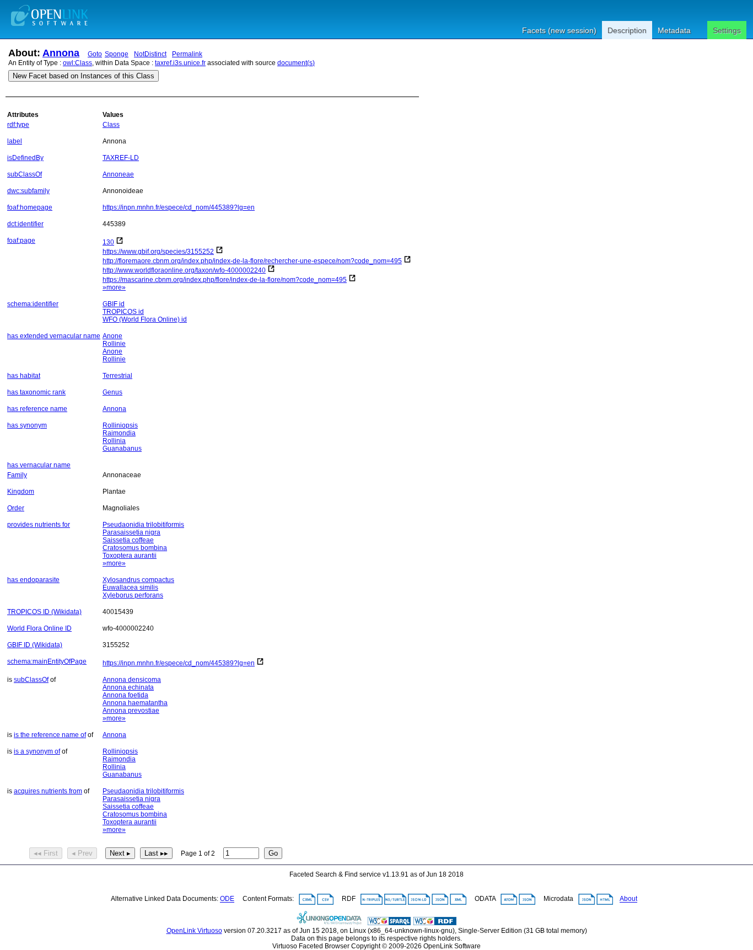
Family (17, 475)
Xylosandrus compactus (138, 580)
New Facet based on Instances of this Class (83, 76)
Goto (95, 54)
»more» (114, 287)
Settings (727, 30)
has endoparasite (33, 580)
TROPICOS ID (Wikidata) (44, 612)
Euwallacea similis (130, 587)
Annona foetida (125, 695)
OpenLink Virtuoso (194, 931)
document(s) (296, 63)
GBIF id (114, 304)
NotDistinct (150, 54)
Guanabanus (122, 448)
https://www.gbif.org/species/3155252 (158, 251)
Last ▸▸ (156, 853)
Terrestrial (117, 376)
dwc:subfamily (28, 191)
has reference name (37, 409)
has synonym (27, 425)
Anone (112, 336)
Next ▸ (120, 853)
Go (273, 853)
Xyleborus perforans (133, 595)
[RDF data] (435, 923)
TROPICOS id (123, 312)
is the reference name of (50, 735)
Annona (60, 52)
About (628, 899)
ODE (227, 899)
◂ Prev (82, 853)
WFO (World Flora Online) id (145, 319)
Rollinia (114, 441)
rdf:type (18, 125)
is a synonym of (37, 751)
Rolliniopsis (120, 425)
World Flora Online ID (39, 628)
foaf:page (21, 240)
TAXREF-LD (121, 158)
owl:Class (77, 63)
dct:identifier (25, 224)
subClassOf (24, 174)
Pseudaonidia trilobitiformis (143, 525)
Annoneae (118, 174)
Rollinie (114, 344)
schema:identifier (32, 304)
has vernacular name (39, 465)
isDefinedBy (25, 158)
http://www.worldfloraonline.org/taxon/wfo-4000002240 (184, 270)
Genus (112, 392)
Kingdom (20, 491)
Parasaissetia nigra (131, 532)
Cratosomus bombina (135, 548)
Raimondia (119, 433)
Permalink (187, 54)
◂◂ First (46, 853)
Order (15, 508)
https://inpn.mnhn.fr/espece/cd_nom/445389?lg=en (179, 207)
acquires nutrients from (48, 791)
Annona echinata (128, 687)
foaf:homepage (29, 207)
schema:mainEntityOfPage (47, 661)
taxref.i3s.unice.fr (180, 63)
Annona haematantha (135, 703)
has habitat (23, 376)
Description (627, 30)
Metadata (674, 30)
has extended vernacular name (53, 336)
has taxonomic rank (36, 392)
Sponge (116, 54)
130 (108, 242)
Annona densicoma (132, 680)
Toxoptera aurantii (130, 555)
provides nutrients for (38, 525)
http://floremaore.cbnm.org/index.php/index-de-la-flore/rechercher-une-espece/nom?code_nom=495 (252, 261)
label (14, 141)
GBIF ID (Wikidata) (34, 645)
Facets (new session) (559, 30)
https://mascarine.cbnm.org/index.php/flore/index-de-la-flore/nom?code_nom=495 (225, 280)
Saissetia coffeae (128, 540)
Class (111, 125)
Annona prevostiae (131, 710)
